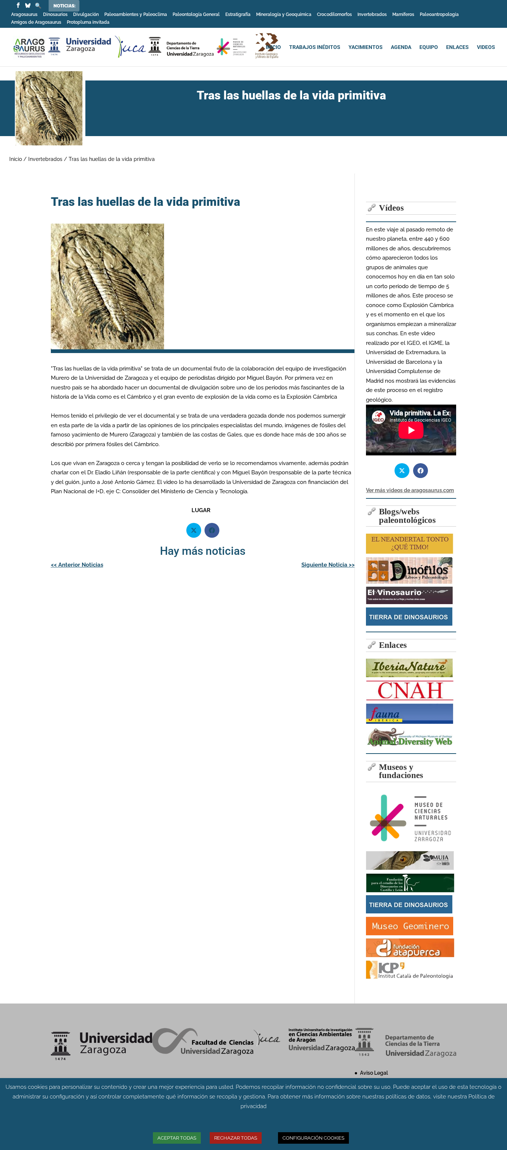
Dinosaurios (55, 14)
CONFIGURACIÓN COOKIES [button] (313, 1138)
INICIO (273, 47)
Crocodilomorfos (334, 14)
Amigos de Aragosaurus (36, 22)
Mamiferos (403, 14)
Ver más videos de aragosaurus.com (410, 490)
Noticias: (64, 6)
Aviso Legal (374, 1073)
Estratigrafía (238, 14)
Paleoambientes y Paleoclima (135, 14)
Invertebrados (372, 14)
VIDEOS (486, 47)
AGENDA (401, 47)
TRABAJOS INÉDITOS (314, 47)
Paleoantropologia (439, 14)
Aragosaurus (24, 14)
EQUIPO (428, 47)
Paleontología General (196, 14)
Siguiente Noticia (328, 564)
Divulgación (86, 14)
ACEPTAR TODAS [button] (176, 1138)
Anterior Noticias (77, 564)
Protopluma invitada (88, 22)
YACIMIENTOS (366, 47)
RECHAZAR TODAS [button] (235, 1138)
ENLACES (457, 47)
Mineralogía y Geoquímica (283, 14)
